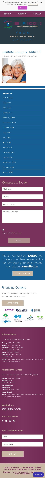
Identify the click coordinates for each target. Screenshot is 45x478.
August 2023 (8, 98)
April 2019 (7, 142)
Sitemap (7, 472)
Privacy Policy (33, 4)
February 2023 (9, 117)
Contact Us (22, 273)
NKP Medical (36, 469)
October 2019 (8, 127)
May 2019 (6, 137)
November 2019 (9, 122)
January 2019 (8, 157)
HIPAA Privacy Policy (20, 472)
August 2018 (8, 172)
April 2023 (7, 108)
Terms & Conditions (22, 474)
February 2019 (8, 152)
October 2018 (8, 167)
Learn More (12, 303)
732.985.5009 (22, 40)
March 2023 (7, 113)
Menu (8, 14)
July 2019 (6, 132)
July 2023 (7, 103)
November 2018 (9, 162)
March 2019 (7, 147)
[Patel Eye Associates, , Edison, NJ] (22, 24)
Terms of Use (17, 233)
